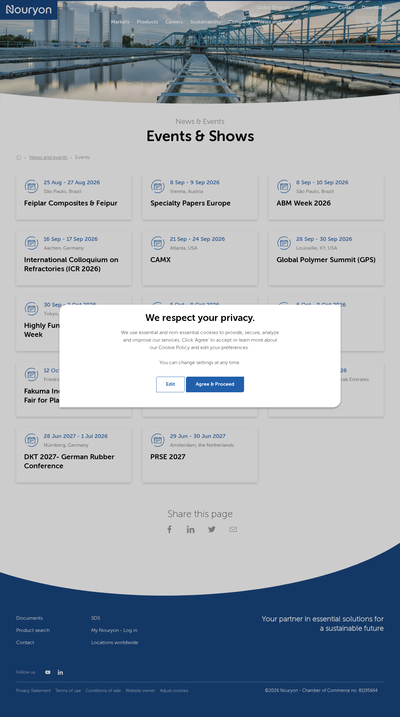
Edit (170, 384)
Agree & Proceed (215, 384)
